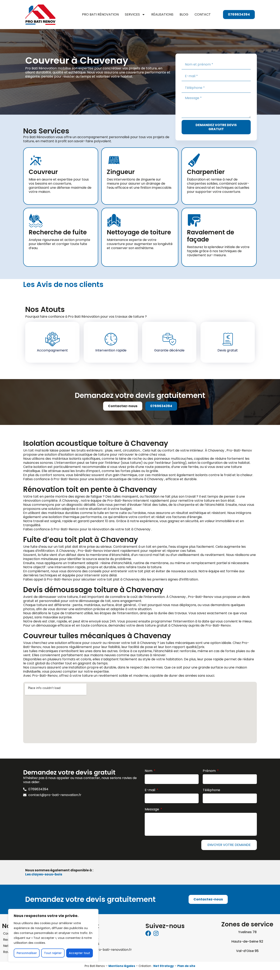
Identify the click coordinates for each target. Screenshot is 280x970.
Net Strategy (163, 966)
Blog (184, 14)
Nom (149, 771)
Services (132, 14)
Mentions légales (121, 966)
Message (152, 809)
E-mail (150, 790)
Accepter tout (79, 953)
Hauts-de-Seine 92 (247, 941)
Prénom (209, 771)
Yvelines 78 (247, 932)
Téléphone (211, 790)
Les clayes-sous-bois (43, 874)
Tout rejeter (53, 953)
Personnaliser (27, 953)
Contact (203, 14)
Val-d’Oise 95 (247, 951)
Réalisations (162, 14)
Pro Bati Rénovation (100, 14)
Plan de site (186, 966)
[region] (53, 935)
